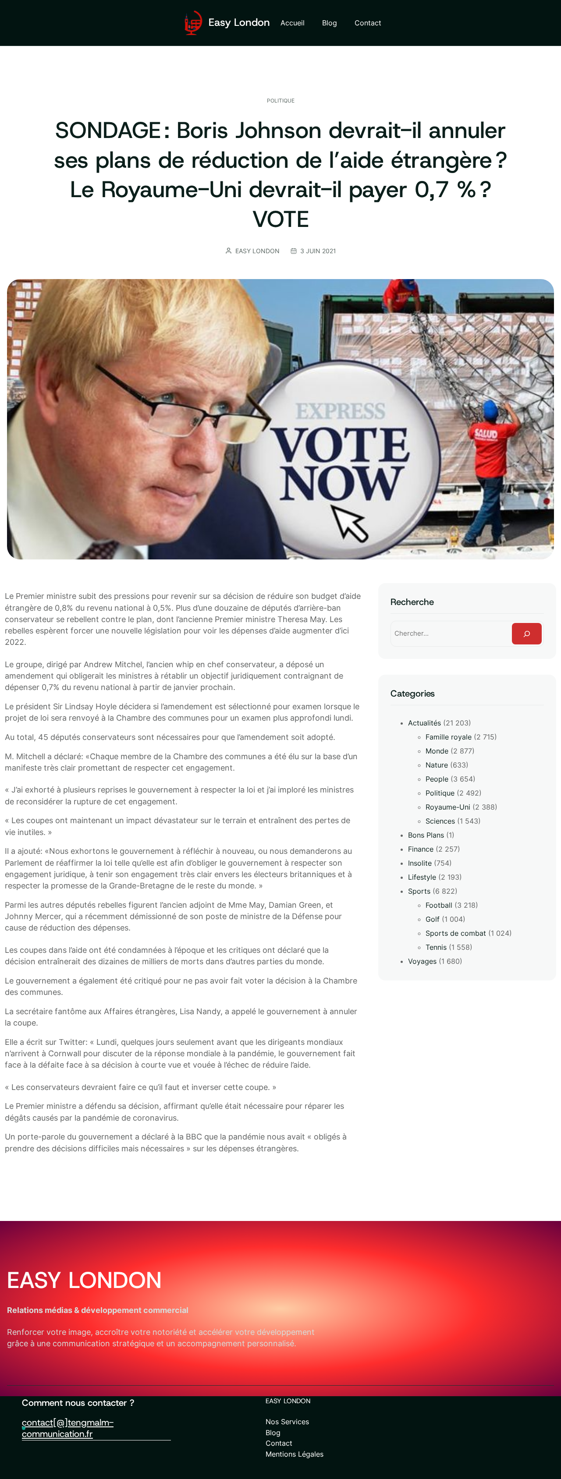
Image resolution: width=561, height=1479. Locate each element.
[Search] (527, 633)
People (437, 779)
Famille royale (449, 736)
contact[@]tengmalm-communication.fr (68, 1428)
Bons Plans (426, 835)
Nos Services (287, 1421)
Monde (437, 751)
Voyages (422, 961)
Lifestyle (422, 877)
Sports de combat (456, 933)
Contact (279, 1443)
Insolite (420, 863)
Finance (420, 849)
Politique (281, 100)
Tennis (436, 947)
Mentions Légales (294, 1454)
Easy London (239, 22)
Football (439, 905)
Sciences (440, 821)
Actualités (424, 722)
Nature (437, 765)
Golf (433, 919)
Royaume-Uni (448, 807)
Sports (419, 891)
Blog (273, 1432)
